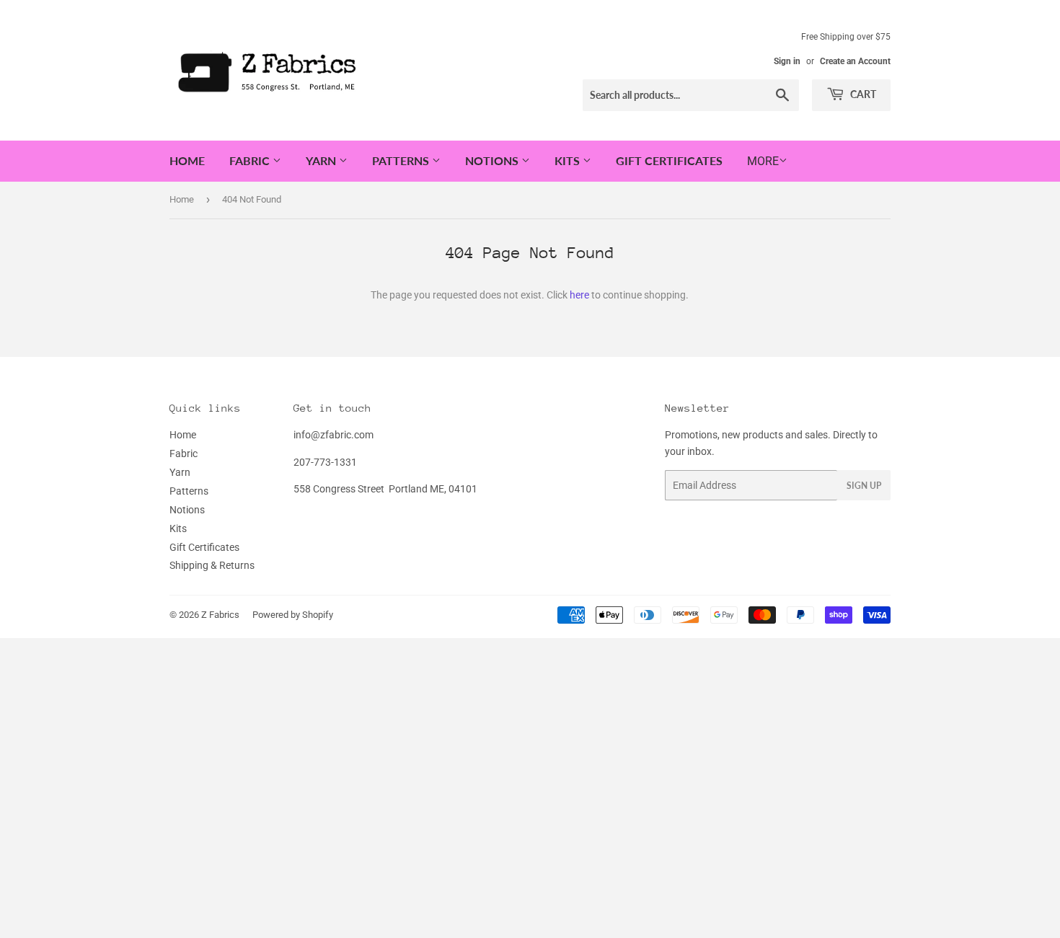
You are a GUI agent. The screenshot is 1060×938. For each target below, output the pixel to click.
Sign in (787, 61)
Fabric (251, 160)
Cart (862, 94)
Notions (493, 160)
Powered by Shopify (292, 614)
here (579, 295)
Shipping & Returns (212, 565)
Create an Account (855, 61)
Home (187, 160)
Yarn (322, 160)
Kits (569, 160)
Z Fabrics (220, 614)
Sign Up (864, 485)
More (763, 161)
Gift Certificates (669, 160)
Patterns (402, 160)
